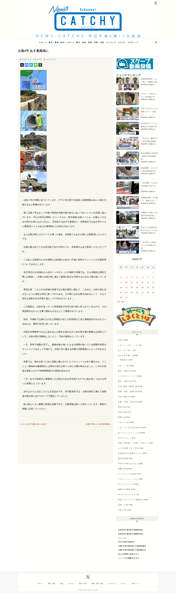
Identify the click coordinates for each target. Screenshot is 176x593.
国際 (120, 417)
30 (121, 297)
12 (137, 282)
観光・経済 (81, 42)
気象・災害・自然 (96, 42)
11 (132, 282)
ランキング (111, 42)
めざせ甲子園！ (125, 355)
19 (137, 287)
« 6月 (118, 302)
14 (148, 282)
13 (142, 282)
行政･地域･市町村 (126, 386)
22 (153, 287)
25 (132, 292)
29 (153, 292)
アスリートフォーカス (128, 479)
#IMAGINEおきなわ (127, 463)
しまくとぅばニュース (128, 345)
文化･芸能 (122, 397)
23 (121, 292)
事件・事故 (54, 42)
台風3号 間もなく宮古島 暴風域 (98, 424)
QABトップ (133, 42)
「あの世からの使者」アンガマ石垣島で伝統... (149, 245)
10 (126, 282)
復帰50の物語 (124, 489)
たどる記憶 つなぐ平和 (128, 448)
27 (142, 292)
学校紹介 (124, 360)
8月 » (123, 302)
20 (142, 287)
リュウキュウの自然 (127, 474)
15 (153, 282)
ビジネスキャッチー (127, 376)
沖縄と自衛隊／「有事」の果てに (133, 443)
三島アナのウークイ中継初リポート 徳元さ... (149, 112)
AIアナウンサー (125, 484)
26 (137, 292)
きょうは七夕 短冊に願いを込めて (33, 424)
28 (148, 292)
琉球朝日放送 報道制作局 (31, 59)
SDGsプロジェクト (127, 494)
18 (132, 287)
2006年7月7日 (50, 59)
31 (126, 297)
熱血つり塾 (123, 505)
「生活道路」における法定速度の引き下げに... (149, 186)
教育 (120, 407)
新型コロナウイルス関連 (129, 500)
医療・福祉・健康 (126, 391)
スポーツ (70, 42)
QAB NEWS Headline (30, 41)
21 (148, 287)
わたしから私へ (125, 350)
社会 (120, 510)
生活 (120, 340)
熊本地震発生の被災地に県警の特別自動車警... (149, 156)
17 (126, 287)
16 (121, 287)
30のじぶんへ (124, 438)
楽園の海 (122, 469)
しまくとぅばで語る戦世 (129, 427)
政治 (63, 42)
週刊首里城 (123, 458)
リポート (43, 42)
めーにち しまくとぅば (128, 433)
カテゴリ (122, 42)
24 (126, 292)
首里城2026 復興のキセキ (130, 453)
